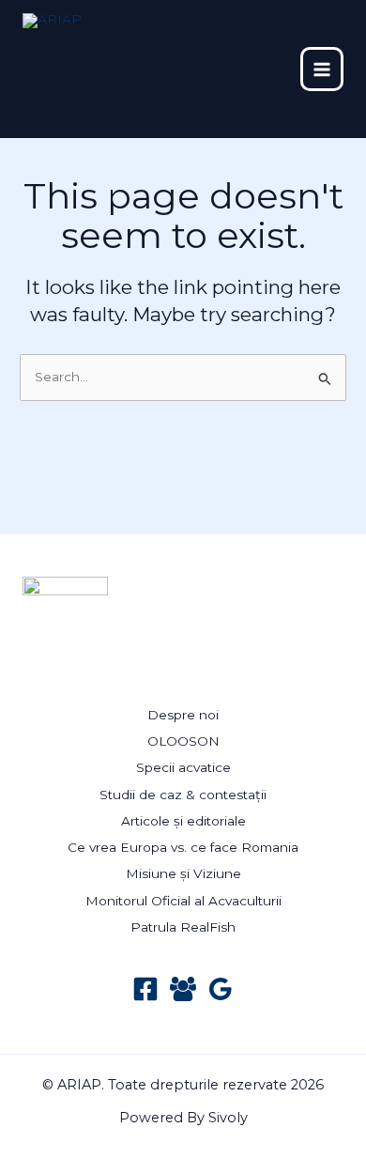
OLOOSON (183, 741)
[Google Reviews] (220, 989)
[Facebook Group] (183, 989)
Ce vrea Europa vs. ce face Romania (183, 847)
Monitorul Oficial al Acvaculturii (183, 900)
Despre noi (183, 714)
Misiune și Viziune (183, 873)
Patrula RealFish (183, 926)
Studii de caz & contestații (183, 794)
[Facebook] (145, 989)
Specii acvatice (183, 767)
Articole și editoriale (183, 820)
